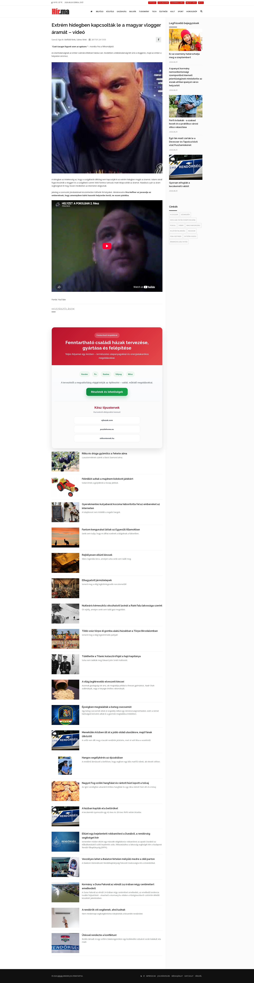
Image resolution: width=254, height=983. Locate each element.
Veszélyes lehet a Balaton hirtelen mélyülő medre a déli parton (118, 859)
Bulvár (132, 11)
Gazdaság (121, 11)
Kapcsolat (189, 976)
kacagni (192, 231)
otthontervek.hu (107, 438)
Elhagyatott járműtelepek (97, 580)
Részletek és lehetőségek (107, 391)
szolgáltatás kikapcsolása (182, 220)
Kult (172, 11)
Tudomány (144, 11)
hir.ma (60, 976)
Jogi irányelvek (163, 976)
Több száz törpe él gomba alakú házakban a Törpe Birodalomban (120, 631)
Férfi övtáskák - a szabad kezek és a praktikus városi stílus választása (183, 123)
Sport (180, 11)
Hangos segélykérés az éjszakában (102, 757)
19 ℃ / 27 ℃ (57, 2)
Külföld (110, 11)
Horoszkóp (191, 11)
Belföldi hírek (70, 39)
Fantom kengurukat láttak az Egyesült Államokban (111, 529)
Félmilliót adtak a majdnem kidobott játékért (107, 478)
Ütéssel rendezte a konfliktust (99, 935)
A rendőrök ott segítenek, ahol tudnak (103, 909)
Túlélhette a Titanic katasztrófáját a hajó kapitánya (111, 656)
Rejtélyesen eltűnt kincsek (97, 554)
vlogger (174, 214)
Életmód (163, 11)
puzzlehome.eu (107, 429)
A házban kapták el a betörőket (100, 808)
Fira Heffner (175, 236)
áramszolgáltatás (178, 242)
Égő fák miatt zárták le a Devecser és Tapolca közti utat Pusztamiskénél (183, 141)
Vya (59, 39)
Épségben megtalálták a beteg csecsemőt (106, 707)
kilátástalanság (177, 231)
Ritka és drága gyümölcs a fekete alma (104, 453)
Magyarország (193, 225)
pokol (173, 225)
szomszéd (185, 214)
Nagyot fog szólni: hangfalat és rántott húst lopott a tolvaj (115, 783)
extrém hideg (190, 236)
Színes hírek (82, 39)
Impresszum (151, 976)
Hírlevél (198, 976)
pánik (181, 225)
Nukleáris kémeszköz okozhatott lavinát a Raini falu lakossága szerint (122, 605)
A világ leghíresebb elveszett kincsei (103, 681)
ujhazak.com (107, 420)
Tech (154, 11)
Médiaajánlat (177, 976)
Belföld (99, 11)
